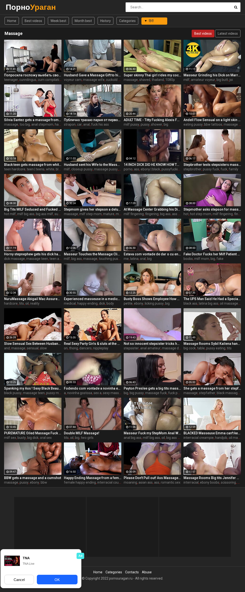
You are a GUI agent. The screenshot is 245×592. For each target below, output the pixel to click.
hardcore (11, 303)
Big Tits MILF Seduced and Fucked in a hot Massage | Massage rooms (32, 209)
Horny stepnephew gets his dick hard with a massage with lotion (32, 254)
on (66, 348)
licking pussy (154, 303)
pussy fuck (211, 169)
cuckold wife (115, 80)
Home (11, 21)
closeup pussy (82, 169)
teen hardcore (14, 169)
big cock (190, 348)
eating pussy (193, 124)
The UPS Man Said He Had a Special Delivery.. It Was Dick (212, 299)
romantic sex (170, 482)
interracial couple (110, 482)
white (50, 169)
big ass (165, 214)
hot (186, 214)
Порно (18, 7)
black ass (190, 303)
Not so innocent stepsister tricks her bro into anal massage (152, 344)
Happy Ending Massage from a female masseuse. (92, 478)
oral (143, 259)
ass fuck (178, 214)
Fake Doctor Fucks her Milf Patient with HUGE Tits (212, 254)
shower (156, 124)
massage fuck (156, 393)
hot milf (10, 214)
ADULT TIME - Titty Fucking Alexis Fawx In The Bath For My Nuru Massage (152, 120)
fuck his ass (100, 124)
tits (21, 303)
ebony (138, 303)
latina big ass (208, 303)
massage (131, 80)
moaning (130, 482)
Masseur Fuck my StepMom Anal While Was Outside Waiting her (152, 433)
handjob (221, 438)
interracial (191, 482)
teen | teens (36, 169)
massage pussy (106, 169)
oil (27, 303)
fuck (224, 169)
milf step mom (90, 214)
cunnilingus (27, 80)
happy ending (87, 303)
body (110, 303)
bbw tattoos (213, 124)
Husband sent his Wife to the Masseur (92, 165)
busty (21, 438)
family (233, 169)
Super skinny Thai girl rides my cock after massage (152, 75)
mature (108, 214)
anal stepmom (42, 124)
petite (128, 303)
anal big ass (132, 438)
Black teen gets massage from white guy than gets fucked (32, 165)
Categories (127, 21)
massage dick (172, 348)
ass (136, 169)
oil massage (229, 303)
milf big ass (25, 214)
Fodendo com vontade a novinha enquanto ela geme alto (92, 388)
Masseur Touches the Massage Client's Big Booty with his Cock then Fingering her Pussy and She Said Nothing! (92, 254)
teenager (11, 80)
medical (70, 303)
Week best (58, 21)
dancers (85, 348)
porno (128, 169)
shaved (144, 80)
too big (25, 124)
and (7, 348)
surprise (61, 214)
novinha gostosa (79, 393)
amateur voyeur (203, 80)
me (126, 259)
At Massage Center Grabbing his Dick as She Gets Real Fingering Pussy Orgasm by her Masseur (152, 209)
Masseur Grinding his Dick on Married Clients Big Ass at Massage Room (212, 75)
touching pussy (110, 259)
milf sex (10, 438)
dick (102, 303)
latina (134, 259)
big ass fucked (177, 438)
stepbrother (192, 169)
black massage (228, 393)
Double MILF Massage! (81, 433)
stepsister (131, 348)
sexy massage (114, 393)
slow (43, 348)
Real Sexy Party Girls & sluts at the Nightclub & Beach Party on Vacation (92, 344)
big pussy (137, 393)
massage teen (37, 259)
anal (86, 124)
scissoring (228, 482)
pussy (145, 124)
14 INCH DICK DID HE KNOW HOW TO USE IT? (152, 165)
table (201, 348)
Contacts (132, 572)
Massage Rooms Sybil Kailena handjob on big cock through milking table (212, 344)
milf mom (201, 259)
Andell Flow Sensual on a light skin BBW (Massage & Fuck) (212, 120)
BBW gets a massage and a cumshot (32, 478)
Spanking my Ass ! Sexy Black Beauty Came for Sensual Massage (32, 388)
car (79, 124)
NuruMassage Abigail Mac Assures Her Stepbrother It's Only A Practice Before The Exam (32, 299)
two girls (87, 438)
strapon (70, 124)
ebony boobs (209, 482)
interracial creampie (199, 438)
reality (34, 303)
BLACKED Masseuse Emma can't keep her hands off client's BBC (212, 433)
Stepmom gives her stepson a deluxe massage (92, 209)
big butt (222, 80)
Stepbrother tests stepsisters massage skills (212, 165)
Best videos (33, 21)
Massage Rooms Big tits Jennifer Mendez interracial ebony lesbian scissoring (212, 478)
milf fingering (134, 214)
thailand (158, 80)
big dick (33, 438)
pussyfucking (171, 169)
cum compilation (50, 80)
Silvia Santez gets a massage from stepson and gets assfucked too (32, 120)
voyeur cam (73, 80)
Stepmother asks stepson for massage (212, 209)
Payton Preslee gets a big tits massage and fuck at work (152, 388)
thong (73, 348)
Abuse (147, 572)
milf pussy (131, 124)
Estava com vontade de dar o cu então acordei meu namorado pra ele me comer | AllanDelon (152, 254)
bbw (44, 482)
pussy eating (215, 348)
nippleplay (100, 348)
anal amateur (150, 348)
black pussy (13, 393)
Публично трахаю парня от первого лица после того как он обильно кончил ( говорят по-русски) (92, 120)
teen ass (56, 259)
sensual (33, 348)
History (105, 21)
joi (231, 80)
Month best (83, 21)
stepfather (207, 393)
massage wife (94, 80)
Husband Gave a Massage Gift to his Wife (92, 75)
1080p (170, 80)
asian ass (146, 482)
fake (220, 259)
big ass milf (44, 214)
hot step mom (200, 214)
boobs (188, 259)
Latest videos (228, 33)
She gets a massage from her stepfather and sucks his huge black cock (212, 388)
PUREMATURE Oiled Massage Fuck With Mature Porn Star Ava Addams (32, 433)
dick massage (14, 259)
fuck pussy (176, 393)
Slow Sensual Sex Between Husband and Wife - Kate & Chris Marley (32, 344)
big (166, 124)
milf (186, 80)
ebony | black (150, 169)
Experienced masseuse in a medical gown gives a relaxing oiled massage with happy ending (92, 299)
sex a (97, 393)
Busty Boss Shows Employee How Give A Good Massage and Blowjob (152, 299)
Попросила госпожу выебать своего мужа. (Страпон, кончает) (32, 75)
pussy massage (58, 393)
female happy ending (80, 482)
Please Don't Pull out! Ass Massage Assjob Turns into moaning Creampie (152, 478)
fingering (152, 214)
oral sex (46, 438)
